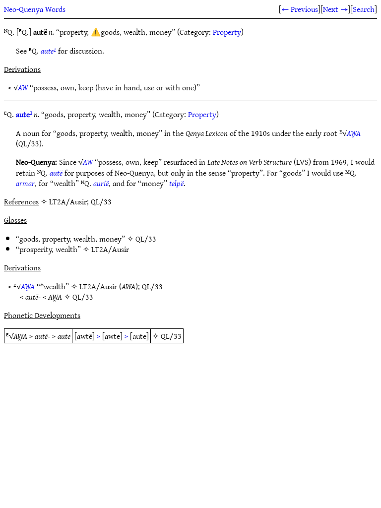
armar (25, 183)
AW (23, 87)
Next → (335, 9)
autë (56, 173)
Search (364, 9)
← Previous (299, 9)
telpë (176, 183)
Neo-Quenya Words (34, 9)
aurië (101, 183)
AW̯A (354, 133)
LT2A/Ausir (110, 249)
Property (227, 32)
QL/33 (145, 239)
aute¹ (48, 51)
